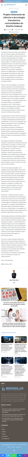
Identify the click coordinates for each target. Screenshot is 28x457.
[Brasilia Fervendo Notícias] (10, 5)
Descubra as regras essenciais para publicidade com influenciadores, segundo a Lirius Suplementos (13, 410)
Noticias (4, 431)
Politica (4, 434)
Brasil (3, 429)
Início (11, 8)
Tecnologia (16, 8)
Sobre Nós (18, 447)
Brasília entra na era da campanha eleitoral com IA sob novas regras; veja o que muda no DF (6, 347)
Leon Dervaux (9, 29)
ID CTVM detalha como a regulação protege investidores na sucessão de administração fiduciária (12, 420)
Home (8, 447)
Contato (13, 447)
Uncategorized (5, 438)
